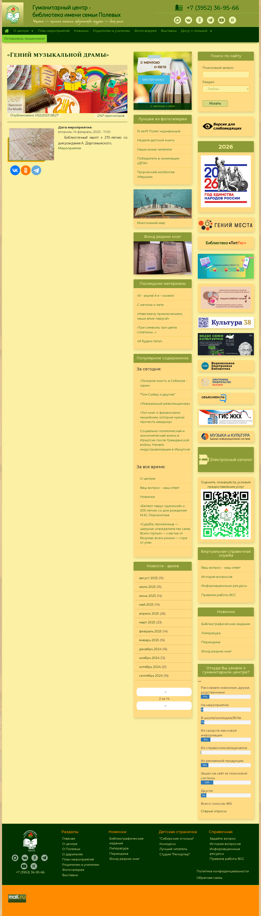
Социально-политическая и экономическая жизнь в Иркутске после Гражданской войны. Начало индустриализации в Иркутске (165, 440)
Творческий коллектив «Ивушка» (156, 174)
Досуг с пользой (193, 31)
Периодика (210, 642)
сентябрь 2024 (151, 676)
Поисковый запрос (218, 68)
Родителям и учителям (111, 31)
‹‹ (165, 692)
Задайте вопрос (223, 838)
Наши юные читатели (154, 149)
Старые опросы (214, 811)
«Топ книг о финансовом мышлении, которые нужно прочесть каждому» (162, 417)
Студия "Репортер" (174, 854)
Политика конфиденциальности (223, 871)
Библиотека (226, 242)
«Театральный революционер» (165, 404)
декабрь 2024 (150, 649)
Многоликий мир (151, 223)
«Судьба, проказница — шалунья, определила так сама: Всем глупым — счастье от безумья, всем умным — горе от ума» (165, 533)
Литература (210, 633)
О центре (20, 31)
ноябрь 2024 (149, 658)
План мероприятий (54, 31)
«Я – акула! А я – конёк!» (155, 296)
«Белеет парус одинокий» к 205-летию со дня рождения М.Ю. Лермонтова (163, 510)
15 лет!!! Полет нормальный (158, 131)
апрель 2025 (149, 613)
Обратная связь (209, 878)
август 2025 (148, 578)
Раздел (208, 82)
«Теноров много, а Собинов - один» (163, 383)
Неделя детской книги (155, 140)
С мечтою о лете (162, 106)
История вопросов (216, 577)
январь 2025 (149, 640)
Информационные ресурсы (224, 586)
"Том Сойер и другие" (157, 394)
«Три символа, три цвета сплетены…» (157, 329)
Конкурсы (167, 844)
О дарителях (72, 854)
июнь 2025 (147, 596)
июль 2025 (147, 587)
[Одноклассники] (26, 170)
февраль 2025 (150, 631)
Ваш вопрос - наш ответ (159, 488)
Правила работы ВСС (218, 595)
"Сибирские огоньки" (176, 838)
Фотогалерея (145, 31)
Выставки (169, 31)
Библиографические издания (225, 624)
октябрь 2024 (150, 667)
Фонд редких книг (216, 651)
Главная (6, 31)
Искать (215, 103)
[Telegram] (36, 170)
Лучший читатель (173, 849)
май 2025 (146, 604)
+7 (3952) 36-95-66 (213, 7)
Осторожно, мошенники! (24, 38)
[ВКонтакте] (15, 170)
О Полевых (71, 849)
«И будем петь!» (149, 341)
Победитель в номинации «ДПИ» (158, 160)
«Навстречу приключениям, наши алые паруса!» (159, 316)
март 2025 (147, 622)
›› (165, 706)
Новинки (81, 31)
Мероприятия (69, 148)
